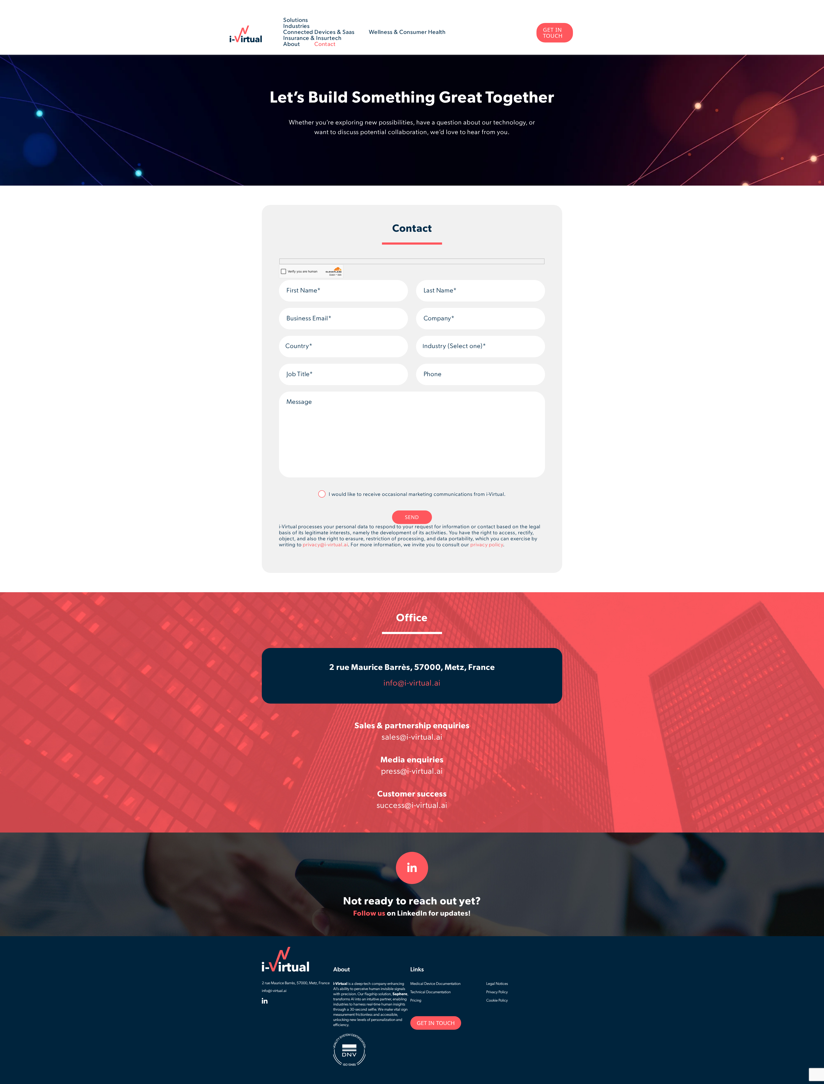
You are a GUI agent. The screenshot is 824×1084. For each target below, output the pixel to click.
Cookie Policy (497, 1001)
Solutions (295, 20)
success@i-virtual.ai (412, 806)
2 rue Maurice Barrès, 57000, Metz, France (412, 668)
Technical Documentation (430, 992)
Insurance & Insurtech (312, 38)
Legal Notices (497, 984)
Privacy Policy (497, 992)
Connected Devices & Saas (318, 32)
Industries (296, 26)
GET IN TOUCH (553, 32)
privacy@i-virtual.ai (325, 545)
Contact (325, 44)
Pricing (415, 1001)
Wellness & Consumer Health (407, 32)
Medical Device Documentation (435, 984)
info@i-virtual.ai (411, 683)
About (291, 44)
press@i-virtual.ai (412, 772)
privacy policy (486, 545)
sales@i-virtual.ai (412, 737)
